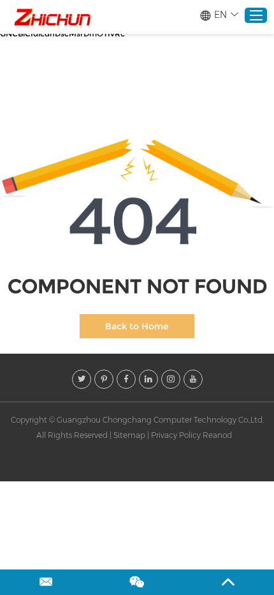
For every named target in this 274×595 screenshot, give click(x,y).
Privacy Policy (176, 435)
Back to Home (137, 326)
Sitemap (129, 435)
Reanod (217, 435)
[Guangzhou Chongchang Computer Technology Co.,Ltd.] (51, 17)
